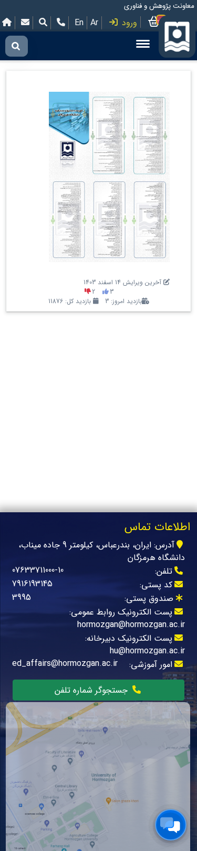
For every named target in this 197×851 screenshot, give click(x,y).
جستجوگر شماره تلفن (92, 690)
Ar (94, 22)
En (79, 22)
